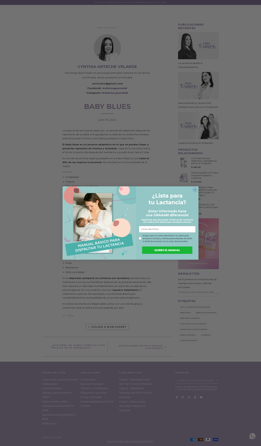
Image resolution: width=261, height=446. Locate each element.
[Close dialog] (195, 189)
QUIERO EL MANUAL (167, 250)
